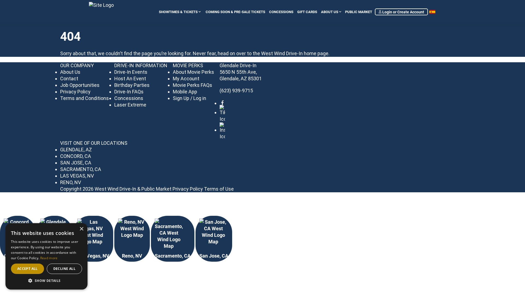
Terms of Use (219, 189)
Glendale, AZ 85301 (241, 78)
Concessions (281, 11)
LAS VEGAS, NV (77, 176)
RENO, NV (70, 182)
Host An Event (130, 78)
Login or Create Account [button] (402, 11)
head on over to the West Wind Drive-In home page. (273, 53)
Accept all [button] (27, 268)
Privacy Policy (75, 92)
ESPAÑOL (432, 12)
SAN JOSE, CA (75, 163)
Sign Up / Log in (189, 98)
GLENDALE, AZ (76, 149)
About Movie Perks (193, 72)
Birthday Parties (132, 85)
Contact (69, 78)
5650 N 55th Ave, (238, 72)
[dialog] (46, 256)
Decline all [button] (64, 268)
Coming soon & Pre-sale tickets (235, 11)
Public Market (358, 11)
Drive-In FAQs (129, 92)
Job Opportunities (80, 85)
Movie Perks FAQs (192, 85)
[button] (46, 281)
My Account (186, 78)
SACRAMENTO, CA (80, 169)
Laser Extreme (130, 105)
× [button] (81, 229)
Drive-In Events (130, 72)
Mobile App (185, 92)
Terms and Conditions (84, 98)
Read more (49, 258)
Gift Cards (307, 11)
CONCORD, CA (75, 156)
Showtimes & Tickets (178, 11)
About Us (329, 11)
